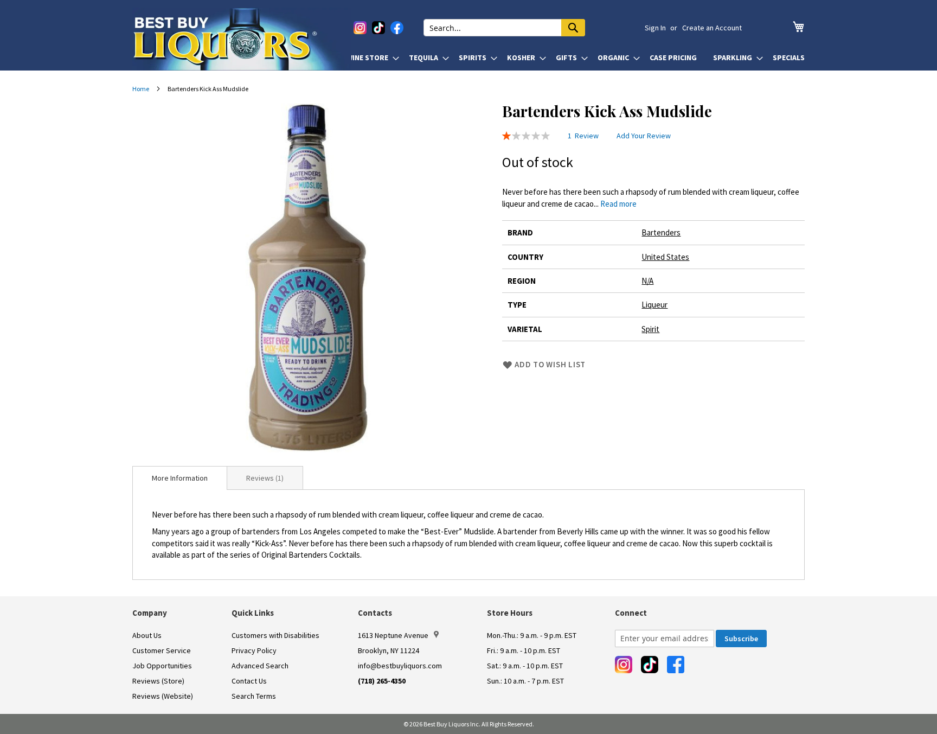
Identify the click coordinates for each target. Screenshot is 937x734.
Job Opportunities (162, 666)
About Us (147, 635)
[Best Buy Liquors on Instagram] (360, 27)
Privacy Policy (254, 650)
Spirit (650, 329)
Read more (618, 204)
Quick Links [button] (253, 613)
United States (665, 257)
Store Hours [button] (509, 613)
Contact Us (249, 681)
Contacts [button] (375, 613)
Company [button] (149, 613)
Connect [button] (631, 613)
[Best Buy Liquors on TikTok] (378, 27)
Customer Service (161, 650)
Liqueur (654, 304)
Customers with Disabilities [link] (275, 635)
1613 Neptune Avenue (393, 635)
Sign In (655, 28)
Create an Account (712, 28)
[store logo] (241, 39)
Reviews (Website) (162, 696)
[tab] (179, 478)
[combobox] (504, 27)
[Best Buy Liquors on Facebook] (396, 27)
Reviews (263, 478)
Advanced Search (260, 666)
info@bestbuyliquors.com (400, 666)
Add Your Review (644, 136)
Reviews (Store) (158, 681)
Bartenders (661, 232)
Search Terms (254, 696)
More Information (180, 478)
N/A (647, 281)
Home (140, 89)
